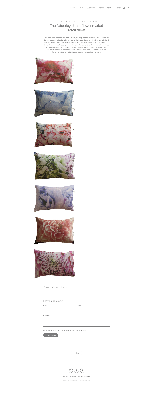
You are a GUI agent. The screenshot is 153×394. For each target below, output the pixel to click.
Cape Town (69, 22)
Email (79, 306)
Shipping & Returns (84, 376)
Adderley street (59, 22)
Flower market (78, 22)
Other (118, 8)
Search (65, 376)
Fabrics (101, 8)
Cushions (91, 8)
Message (46, 315)
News (81, 8)
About (73, 8)
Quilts (109, 8)
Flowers (86, 22)
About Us (73, 376)
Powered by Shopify (85, 380)
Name (45, 306)
